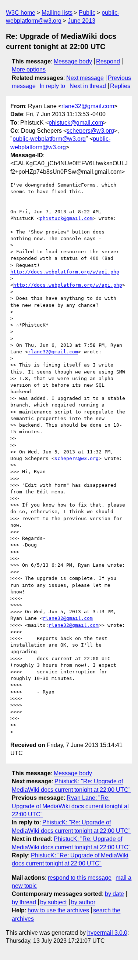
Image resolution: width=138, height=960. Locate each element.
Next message (85, 78)
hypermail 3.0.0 (107, 933)
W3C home (20, 13)
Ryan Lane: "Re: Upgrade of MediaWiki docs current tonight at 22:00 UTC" (70, 806)
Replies (120, 86)
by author (83, 902)
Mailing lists (57, 13)
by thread (24, 902)
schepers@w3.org (90, 131)
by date (114, 894)
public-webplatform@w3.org (49, 139)
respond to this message (80, 878)
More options (29, 69)
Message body (73, 61)
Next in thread (88, 86)
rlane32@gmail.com (87, 106)
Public (87, 13)
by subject (53, 902)
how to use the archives (58, 910)
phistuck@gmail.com (76, 122)
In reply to (52, 86)
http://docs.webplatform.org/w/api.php (64, 272)
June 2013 (81, 21)
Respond (108, 61)
